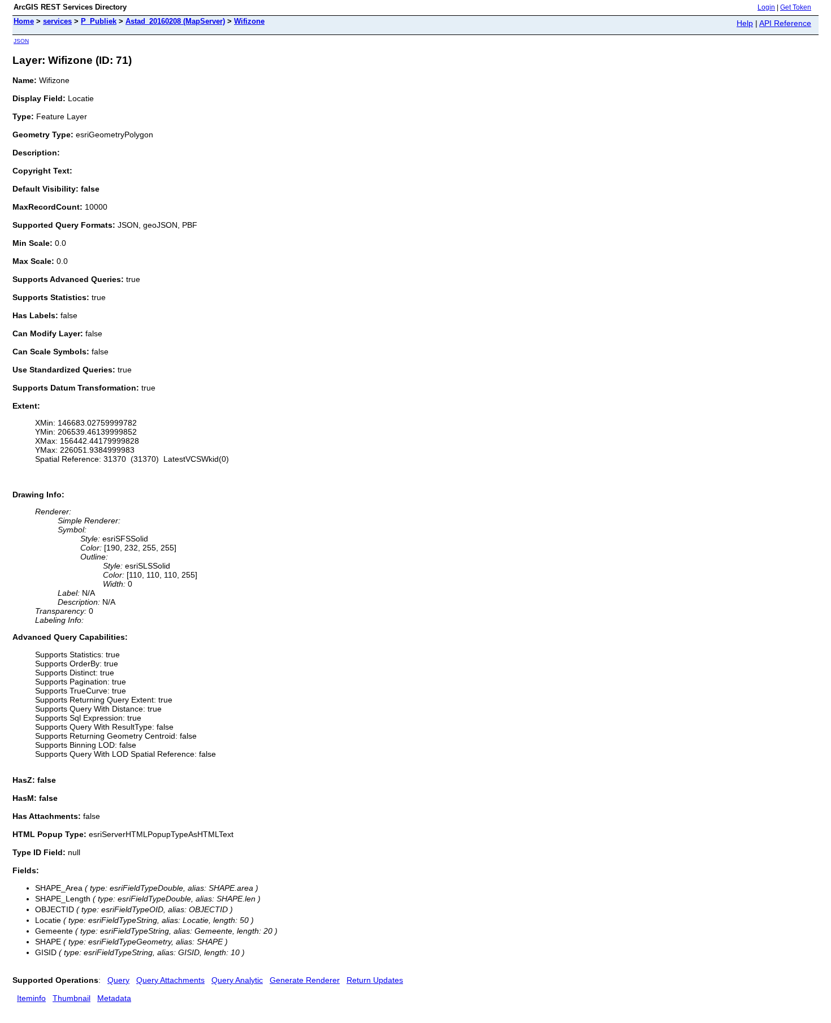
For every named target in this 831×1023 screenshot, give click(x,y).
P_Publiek (98, 21)
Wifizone (249, 21)
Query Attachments (170, 980)
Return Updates (375, 980)
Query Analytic (237, 980)
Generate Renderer (305, 980)
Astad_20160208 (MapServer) (175, 21)
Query (118, 980)
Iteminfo (31, 998)
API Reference (785, 23)
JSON (21, 41)
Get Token (795, 7)
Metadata (114, 998)
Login (766, 7)
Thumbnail (71, 998)
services (57, 21)
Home (24, 21)
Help (745, 23)
